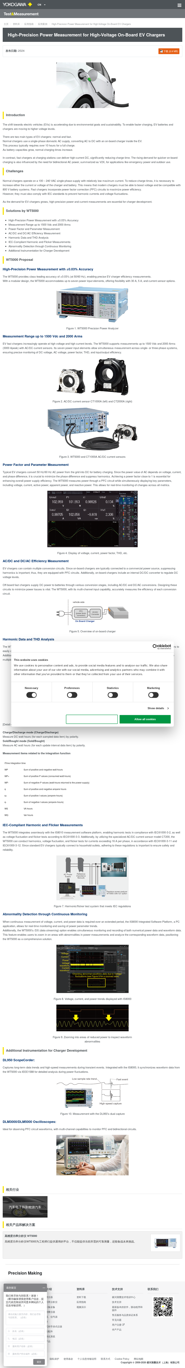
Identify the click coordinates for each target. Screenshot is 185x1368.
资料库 (16, 24)
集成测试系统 (48, 1336)
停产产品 (116, 1329)
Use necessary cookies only (91, 719)
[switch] (72, 695)
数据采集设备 (48, 1307)
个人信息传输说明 (87, 1358)
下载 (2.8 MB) (171, 51)
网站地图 (138, 1358)
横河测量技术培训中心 (123, 1297)
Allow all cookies (145, 719)
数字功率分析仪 (49, 1302)
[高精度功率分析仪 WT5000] (165, 1242)
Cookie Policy (122, 1358)
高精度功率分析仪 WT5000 (21, 1236)
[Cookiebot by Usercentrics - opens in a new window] (155, 646)
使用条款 (68, 1358)
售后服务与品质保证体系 (125, 1315)
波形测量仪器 (48, 1312)
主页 (6, 24)
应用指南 (29, 24)
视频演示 (81, 1307)
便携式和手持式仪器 (51, 1326)
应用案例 (42, 24)
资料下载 (81, 1297)
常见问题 (116, 1319)
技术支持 (117, 1289)
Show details (156, 708)
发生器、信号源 (49, 1316)
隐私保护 (54, 1358)
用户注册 (116, 1324)
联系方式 (105, 1358)
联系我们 (153, 1289)
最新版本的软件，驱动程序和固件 (127, 1308)
